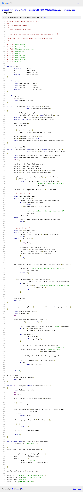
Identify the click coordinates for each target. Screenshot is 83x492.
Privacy (17, 489)
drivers (67, 10)
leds (73, 10)
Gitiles (12, 489)
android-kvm (7, 10)
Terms (23, 489)
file (43, 17)
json (79, 489)
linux (17, 10)
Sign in (79, 3)
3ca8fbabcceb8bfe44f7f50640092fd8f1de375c (40, 10)
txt (74, 489)
